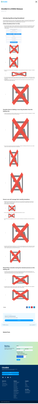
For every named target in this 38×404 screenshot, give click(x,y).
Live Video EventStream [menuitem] (16, 382)
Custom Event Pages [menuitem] (16, 388)
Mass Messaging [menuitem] (15, 387)
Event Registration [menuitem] (15, 389)
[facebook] (27, 307)
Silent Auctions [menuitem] (15, 385)
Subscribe (19, 320)
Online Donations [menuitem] (15, 391)
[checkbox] (25, 354)
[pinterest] (32, 307)
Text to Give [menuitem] (15, 394)
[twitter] (29, 307)
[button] (36, 2)
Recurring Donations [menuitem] (16, 393)
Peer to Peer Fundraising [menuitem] (16, 392)
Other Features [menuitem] (15, 395)
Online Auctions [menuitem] (15, 384)
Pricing (10, 372)
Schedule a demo (10, 374)
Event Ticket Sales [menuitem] (15, 386)
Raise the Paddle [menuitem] (15, 383)
